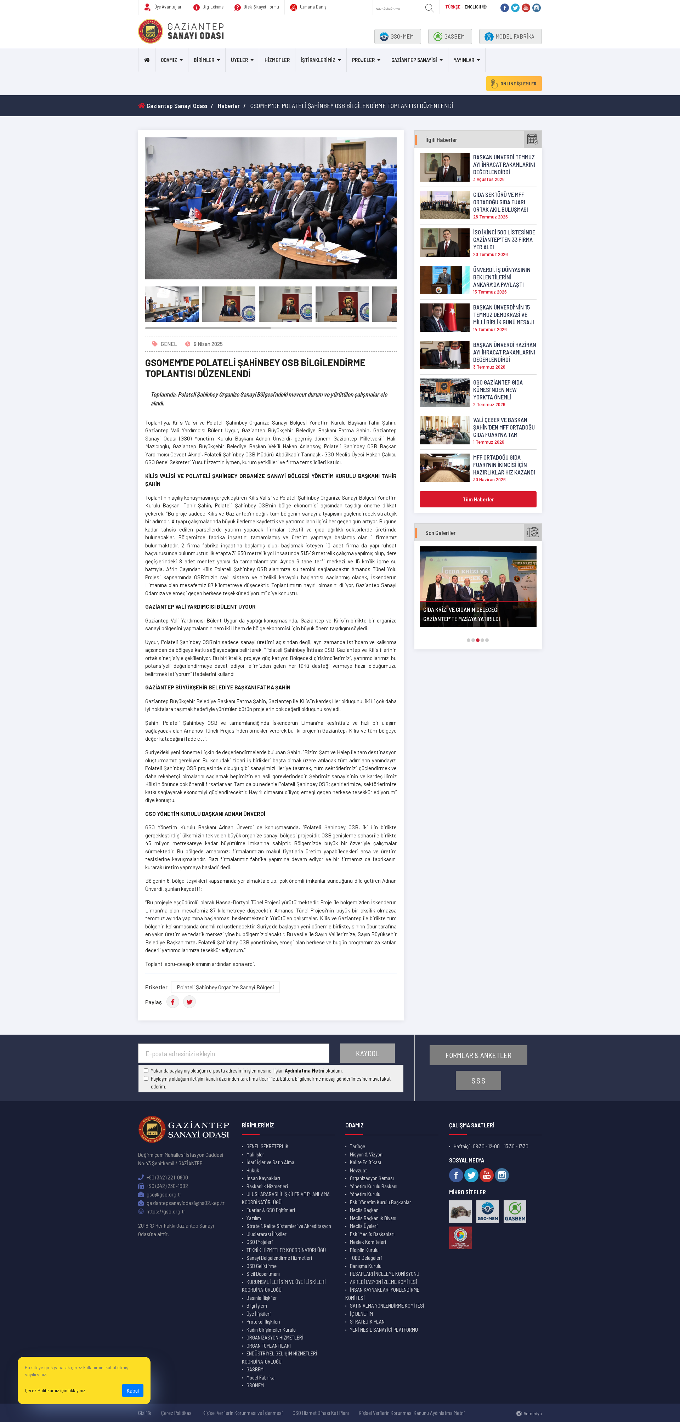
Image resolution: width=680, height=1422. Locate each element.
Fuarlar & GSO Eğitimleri (270, 1210)
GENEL (169, 344)
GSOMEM (255, 1385)
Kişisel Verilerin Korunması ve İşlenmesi (243, 1413)
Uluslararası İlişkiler (266, 1234)
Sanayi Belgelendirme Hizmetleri (279, 1258)
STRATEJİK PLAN (367, 1321)
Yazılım (253, 1218)
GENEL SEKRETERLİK (267, 1146)
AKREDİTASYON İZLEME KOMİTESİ (383, 1282)
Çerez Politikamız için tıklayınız (55, 1390)
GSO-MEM (402, 36)
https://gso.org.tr (165, 1211)
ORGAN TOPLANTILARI (268, 1345)
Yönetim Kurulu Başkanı (373, 1186)
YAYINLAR (464, 60)
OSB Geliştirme (261, 1266)
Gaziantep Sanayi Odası (176, 105)
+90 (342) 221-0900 (167, 1177)
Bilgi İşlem (256, 1305)
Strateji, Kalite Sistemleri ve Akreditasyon (288, 1226)
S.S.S (478, 1080)
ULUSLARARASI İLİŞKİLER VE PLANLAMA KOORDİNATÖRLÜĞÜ (286, 1198)
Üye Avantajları (167, 7)
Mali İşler (255, 1154)
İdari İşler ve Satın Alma (270, 1162)
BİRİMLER (204, 60)
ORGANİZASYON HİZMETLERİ (275, 1337)
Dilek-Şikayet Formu (261, 7)
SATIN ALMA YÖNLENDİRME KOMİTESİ (387, 1305)
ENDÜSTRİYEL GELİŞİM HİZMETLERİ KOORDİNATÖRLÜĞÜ (279, 1357)
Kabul (133, 1390)
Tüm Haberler (478, 499)
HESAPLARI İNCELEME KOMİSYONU (384, 1273)
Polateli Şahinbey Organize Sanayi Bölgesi (225, 987)
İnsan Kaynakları (263, 1178)
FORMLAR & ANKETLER (478, 1055)
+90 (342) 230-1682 (167, 1185)
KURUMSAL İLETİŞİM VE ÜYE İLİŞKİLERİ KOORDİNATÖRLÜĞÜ (284, 1286)
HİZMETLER (277, 60)
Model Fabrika (260, 1377)
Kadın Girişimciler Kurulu (271, 1329)
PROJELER (363, 60)
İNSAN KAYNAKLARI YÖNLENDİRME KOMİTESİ (382, 1293)
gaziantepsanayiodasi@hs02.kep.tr (185, 1202)
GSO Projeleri (259, 1242)
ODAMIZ (169, 60)
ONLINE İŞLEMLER (518, 83)
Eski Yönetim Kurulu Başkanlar (380, 1202)
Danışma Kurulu (365, 1266)
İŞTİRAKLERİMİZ (318, 60)
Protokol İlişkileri (263, 1321)
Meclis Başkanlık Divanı (373, 1218)
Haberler (229, 105)
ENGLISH (473, 7)
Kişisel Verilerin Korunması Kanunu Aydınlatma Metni (412, 1413)
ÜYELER (239, 60)
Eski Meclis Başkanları (372, 1234)
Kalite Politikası (365, 1162)
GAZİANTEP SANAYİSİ (414, 60)
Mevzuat (358, 1170)
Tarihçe (357, 1146)
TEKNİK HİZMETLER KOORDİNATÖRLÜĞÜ (286, 1250)
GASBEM (454, 36)
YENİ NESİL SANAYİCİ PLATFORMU (384, 1329)
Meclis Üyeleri (364, 1226)
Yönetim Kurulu (365, 1194)
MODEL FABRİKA (514, 36)
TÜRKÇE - (455, 7)
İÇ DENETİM (361, 1313)
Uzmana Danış (313, 7)
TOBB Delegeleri (366, 1258)
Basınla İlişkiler (261, 1298)
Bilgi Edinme (212, 7)
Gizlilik (144, 1413)
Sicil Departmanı (263, 1273)
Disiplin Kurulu (364, 1250)
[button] (468, 640)
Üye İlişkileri (258, 1313)
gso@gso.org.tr (163, 1194)
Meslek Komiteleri (368, 1242)
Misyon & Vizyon (366, 1154)
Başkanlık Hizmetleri (267, 1186)
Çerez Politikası (177, 1413)
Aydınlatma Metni (304, 1070)
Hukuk (252, 1170)
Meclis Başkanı (365, 1210)
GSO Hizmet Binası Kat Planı (321, 1413)
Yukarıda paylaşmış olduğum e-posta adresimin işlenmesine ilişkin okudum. (247, 1070)
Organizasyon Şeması (372, 1178)
